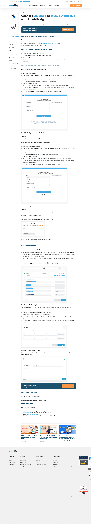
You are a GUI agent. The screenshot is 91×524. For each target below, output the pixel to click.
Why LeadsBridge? (33, 5)
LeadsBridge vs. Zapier (41, 464)
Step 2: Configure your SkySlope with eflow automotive (13, 59)
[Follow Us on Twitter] (23, 521)
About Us (10, 460)
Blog (37, 462)
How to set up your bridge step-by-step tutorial (12, 49)
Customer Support (69, 1)
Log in (75, 1)
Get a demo (38, 460)
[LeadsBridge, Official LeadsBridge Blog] (14, 5)
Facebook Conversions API (25, 464)
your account (36, 416)
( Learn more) (41, 139)
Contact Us (80, 1)
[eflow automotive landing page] (14, 27)
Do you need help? (12, 68)
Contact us (55, 466)
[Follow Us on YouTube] (19, 521)
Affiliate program (56, 462)
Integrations (42, 5)
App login (55, 460)
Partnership (38, 469)
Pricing (49, 5)
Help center (55, 464)
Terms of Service (12, 462)
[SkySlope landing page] (14, 16)
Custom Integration (24, 469)
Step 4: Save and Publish (14, 65)
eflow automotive (27, 412)
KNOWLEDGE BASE (33, 414)
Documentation (15, 36)
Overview (16, 34)
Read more (23, 441)
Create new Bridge (49, 43)
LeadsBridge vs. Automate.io (42, 466)
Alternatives (16, 39)
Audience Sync (23, 462)
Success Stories (12, 469)
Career (10, 466)
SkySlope (25, 411)
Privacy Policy (11, 464)
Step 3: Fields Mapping (13, 63)
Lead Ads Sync (23, 460)
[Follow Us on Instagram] (12, 521)
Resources (57, 5)
